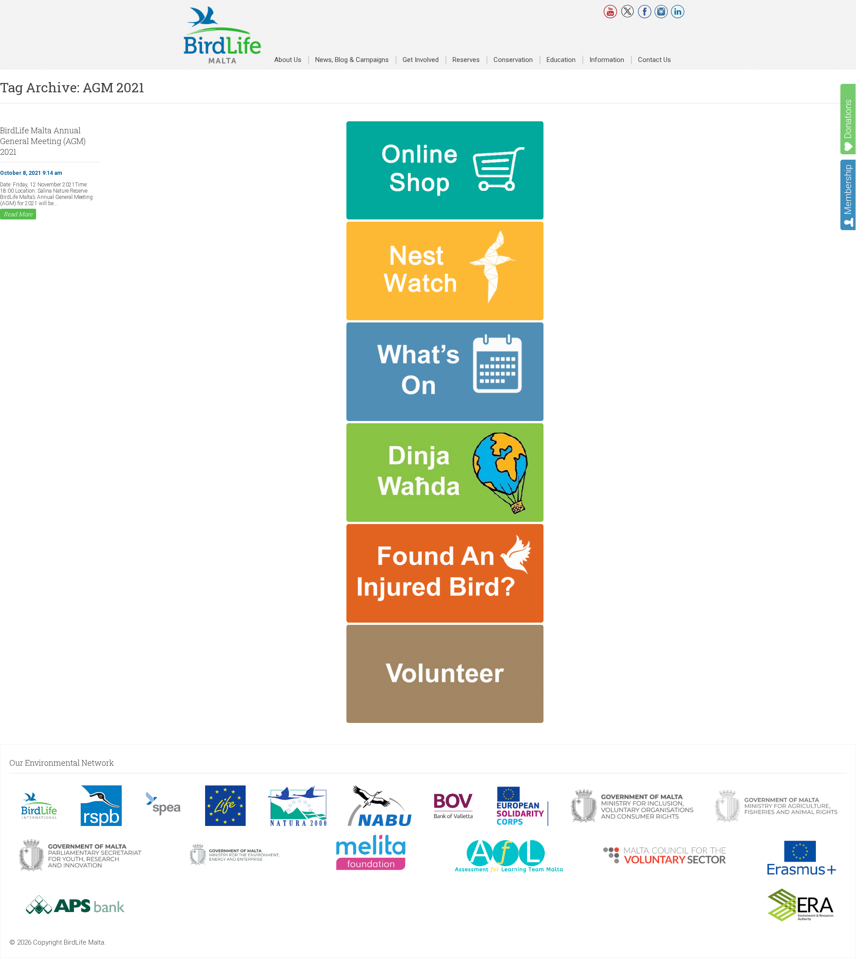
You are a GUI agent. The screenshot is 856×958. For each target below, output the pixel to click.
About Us (287, 60)
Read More (18, 214)
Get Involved (421, 60)
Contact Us (654, 60)
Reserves (466, 60)
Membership (848, 190)
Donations (848, 119)
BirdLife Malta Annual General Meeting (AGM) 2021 (43, 141)
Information (606, 60)
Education (561, 60)
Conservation (513, 60)
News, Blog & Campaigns (352, 60)
